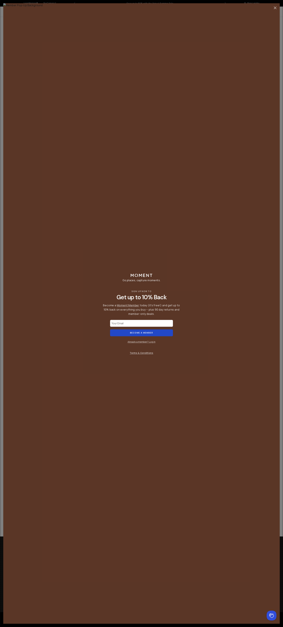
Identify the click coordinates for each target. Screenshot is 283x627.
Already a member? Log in (141, 341)
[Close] (275, 8)
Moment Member (128, 305)
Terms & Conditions (141, 352)
